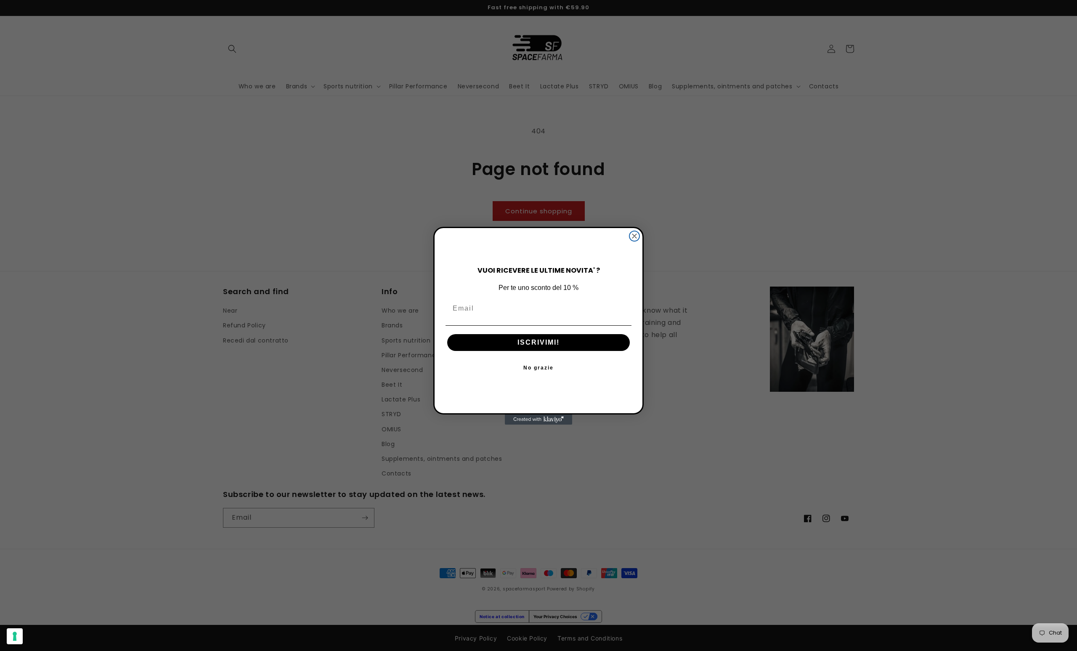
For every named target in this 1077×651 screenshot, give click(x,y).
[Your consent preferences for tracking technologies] (15, 636)
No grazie (538, 367)
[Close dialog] (634, 236)
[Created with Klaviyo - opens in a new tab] (538, 420)
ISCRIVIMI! (538, 341)
